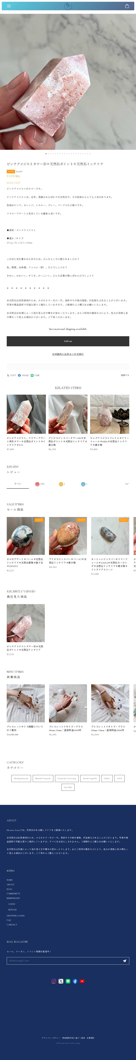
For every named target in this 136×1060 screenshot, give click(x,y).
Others (107, 778)
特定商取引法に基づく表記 (73, 1038)
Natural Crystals (43, 778)
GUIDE (11, 904)
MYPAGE (12, 909)
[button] (46, 153)
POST (13, 375)
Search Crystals (90, 778)
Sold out (68, 341)
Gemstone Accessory (67, 778)
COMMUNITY (13, 893)
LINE (37, 375)
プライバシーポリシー (51, 1038)
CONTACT (12, 924)
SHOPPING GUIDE (16, 915)
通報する (125, 375)
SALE (119, 778)
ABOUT (10, 884)
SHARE (25, 375)
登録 (124, 960)
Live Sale (68, 787)
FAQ (9, 920)
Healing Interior (21, 778)
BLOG (9, 889)
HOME (10, 880)
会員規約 (90, 1038)
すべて (17, 484)
